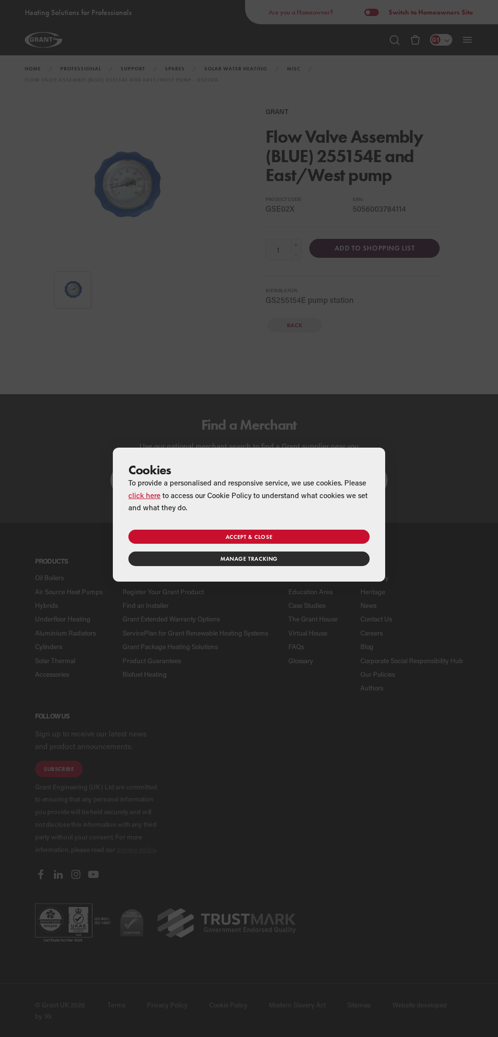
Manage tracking (249, 558)
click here (144, 495)
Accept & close (249, 536)
